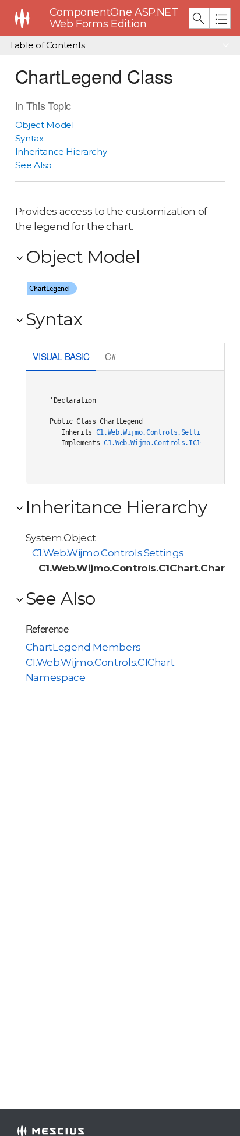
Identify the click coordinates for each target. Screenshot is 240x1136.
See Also (33, 165)
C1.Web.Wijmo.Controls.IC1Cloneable (169, 443)
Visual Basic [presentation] (61, 356)
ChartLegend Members (83, 647)
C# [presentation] (110, 356)
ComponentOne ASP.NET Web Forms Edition (114, 18)
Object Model (44, 124)
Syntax (29, 138)
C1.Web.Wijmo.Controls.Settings (154, 432)
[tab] (61, 357)
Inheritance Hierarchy (61, 151)
